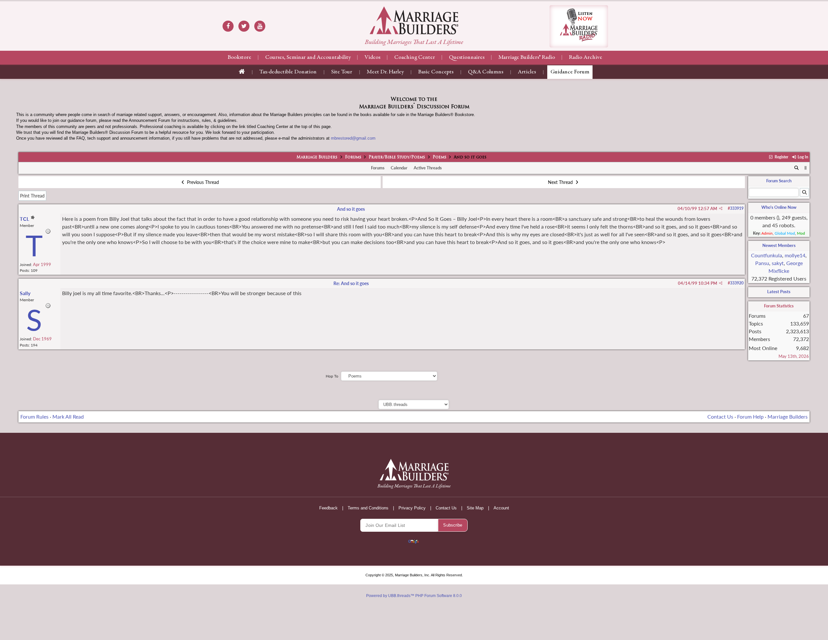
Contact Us (720, 416)
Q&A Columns (485, 72)
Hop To (332, 376)
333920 (737, 283)
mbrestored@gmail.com (353, 138)
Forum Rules (34, 416)
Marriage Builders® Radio (526, 57)
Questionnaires (467, 57)
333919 (737, 208)
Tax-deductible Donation (288, 72)
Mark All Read (68, 416)
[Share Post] (720, 208)
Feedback (328, 508)
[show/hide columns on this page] (805, 168)
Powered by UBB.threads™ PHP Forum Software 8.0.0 (414, 595)
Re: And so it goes (351, 283)
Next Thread (561, 182)
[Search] (797, 168)
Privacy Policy (412, 508)
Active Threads (428, 167)
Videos (372, 57)
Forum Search (778, 180)
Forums (353, 157)
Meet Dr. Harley (385, 72)
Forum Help (750, 416)
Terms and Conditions (368, 508)
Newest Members (779, 245)
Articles (527, 72)
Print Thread (32, 195)
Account (501, 508)
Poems (439, 157)
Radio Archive (585, 57)
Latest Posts (778, 291)
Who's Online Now (778, 207)
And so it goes (351, 209)
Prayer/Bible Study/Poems (397, 157)
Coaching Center (414, 57)
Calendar (399, 167)
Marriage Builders (317, 157)
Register (781, 157)
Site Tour (341, 72)
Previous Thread (202, 182)
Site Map (475, 508)
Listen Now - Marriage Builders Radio (578, 26)
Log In (802, 157)
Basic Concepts (435, 72)
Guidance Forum (569, 72)
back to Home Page (414, 20)
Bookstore (239, 57)
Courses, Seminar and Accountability (308, 57)
